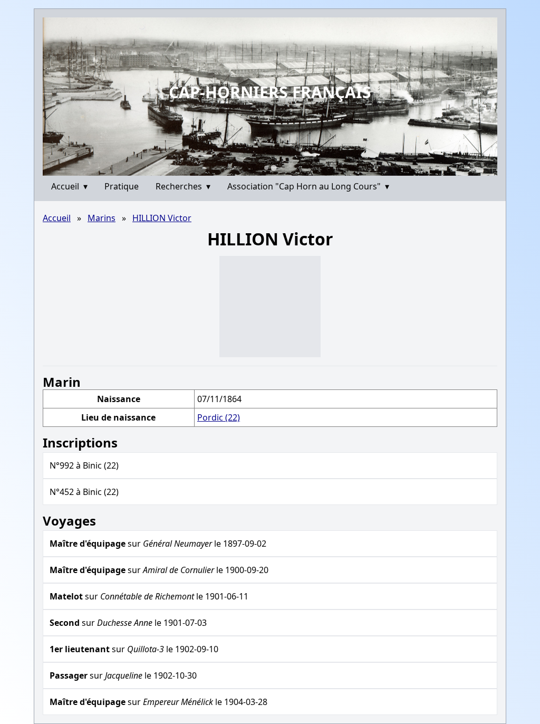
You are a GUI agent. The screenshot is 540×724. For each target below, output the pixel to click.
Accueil (69, 186)
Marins (101, 218)
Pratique (121, 186)
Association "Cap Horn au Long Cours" (308, 186)
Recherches (183, 186)
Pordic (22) (218, 417)
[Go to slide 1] (266, 168)
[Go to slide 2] (273, 167)
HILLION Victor (161, 218)
